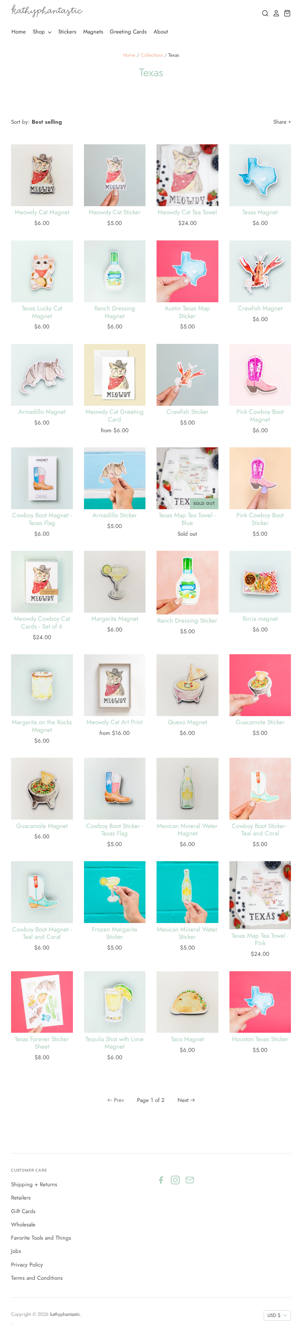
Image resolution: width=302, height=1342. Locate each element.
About (161, 32)
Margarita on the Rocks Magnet (42, 726)
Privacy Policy (27, 1265)
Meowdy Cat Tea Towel (187, 212)
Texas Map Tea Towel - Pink (260, 939)
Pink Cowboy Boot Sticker (260, 519)
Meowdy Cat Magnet (42, 212)
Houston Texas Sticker (260, 1039)
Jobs (16, 1251)
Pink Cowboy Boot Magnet (260, 415)
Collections (152, 55)
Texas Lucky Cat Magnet (42, 312)
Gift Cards (23, 1211)
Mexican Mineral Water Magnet (187, 829)
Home (18, 32)
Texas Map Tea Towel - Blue (187, 519)
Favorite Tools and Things (41, 1238)
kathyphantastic (65, 1314)
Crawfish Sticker (187, 411)
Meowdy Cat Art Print (115, 722)
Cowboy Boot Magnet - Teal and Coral (42, 933)
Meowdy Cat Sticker (115, 212)
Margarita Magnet (114, 618)
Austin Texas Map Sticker (187, 312)
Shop (40, 32)
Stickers (67, 32)
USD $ (274, 1315)
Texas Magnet (260, 212)
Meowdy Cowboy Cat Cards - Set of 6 (42, 622)
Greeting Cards (128, 32)
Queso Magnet (187, 722)
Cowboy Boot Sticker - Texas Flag (114, 829)
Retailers (21, 1198)
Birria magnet (260, 618)
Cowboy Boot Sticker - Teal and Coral (260, 829)
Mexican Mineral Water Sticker (187, 933)
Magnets (93, 32)
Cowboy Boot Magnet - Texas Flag (42, 519)
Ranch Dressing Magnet (114, 312)
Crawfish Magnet (260, 308)
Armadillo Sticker (114, 515)
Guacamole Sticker (260, 722)
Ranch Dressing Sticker (187, 620)
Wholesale (23, 1225)
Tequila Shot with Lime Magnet (114, 1043)
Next (183, 1100)
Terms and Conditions (37, 1278)
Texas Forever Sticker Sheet (42, 1043)
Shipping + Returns (34, 1184)
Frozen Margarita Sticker (114, 933)
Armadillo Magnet (42, 411)
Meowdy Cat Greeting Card (114, 415)
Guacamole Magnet (42, 825)
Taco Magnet (187, 1039)
